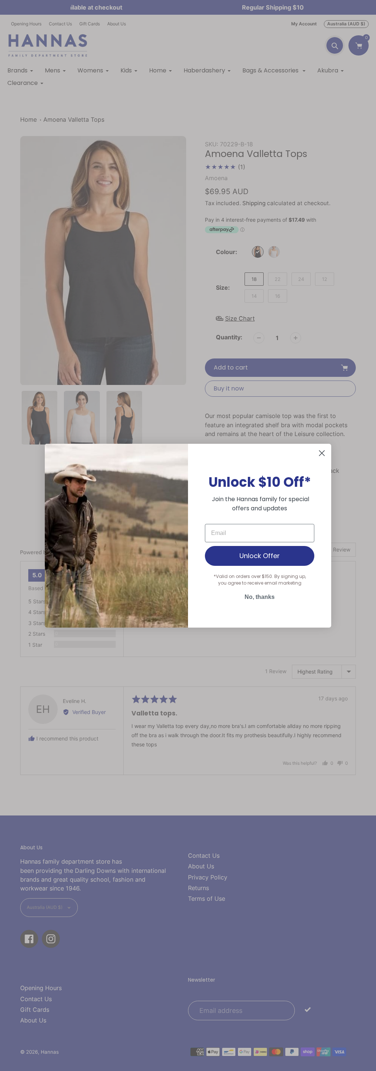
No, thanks (260, 597)
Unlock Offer (259, 555)
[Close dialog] (321, 453)
